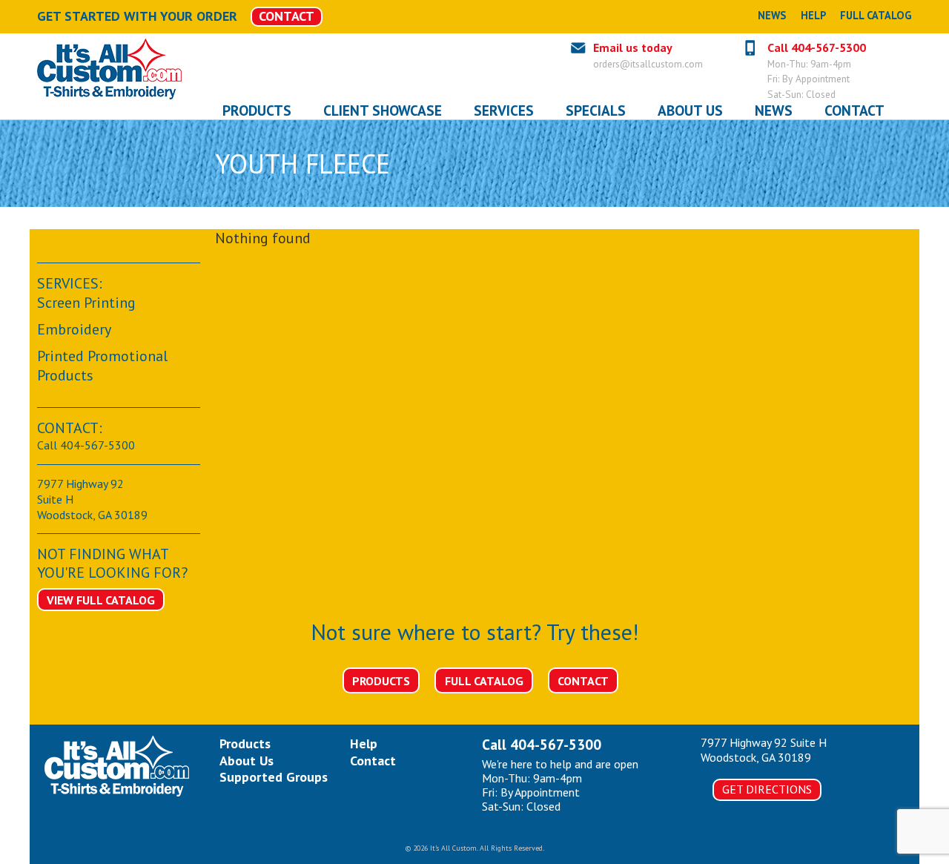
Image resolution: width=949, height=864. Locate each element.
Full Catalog (876, 15)
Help (813, 15)
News (772, 15)
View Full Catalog (101, 600)
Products (381, 680)
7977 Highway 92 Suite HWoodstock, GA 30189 (764, 749)
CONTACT (286, 15)
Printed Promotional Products (102, 365)
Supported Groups (273, 776)
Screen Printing (86, 302)
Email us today (632, 47)
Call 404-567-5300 (816, 47)
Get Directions (767, 789)
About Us (246, 760)
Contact (583, 680)
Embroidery (74, 329)
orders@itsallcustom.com (648, 63)
